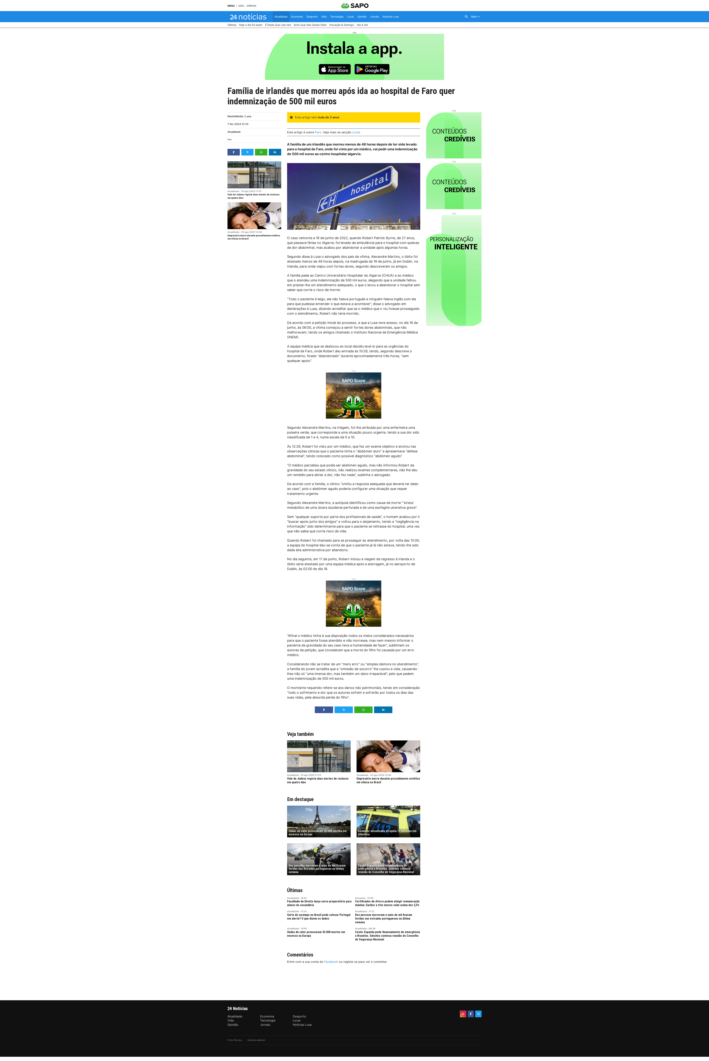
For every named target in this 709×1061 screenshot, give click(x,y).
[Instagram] (463, 1014)
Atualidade (234, 131)
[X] (478, 1014)
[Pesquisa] (466, 16)
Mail (241, 6)
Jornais (251, 6)
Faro (229, 139)
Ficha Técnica (234, 1040)
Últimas (295, 890)
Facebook (331, 962)
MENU (231, 6)
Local (356, 132)
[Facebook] (471, 1014)
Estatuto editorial (256, 1040)
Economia (360, 898)
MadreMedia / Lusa (239, 116)
